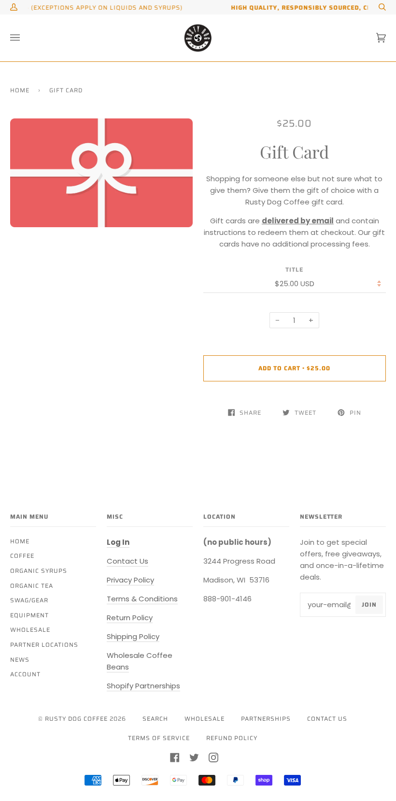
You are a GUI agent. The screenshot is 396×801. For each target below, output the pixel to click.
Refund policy (231, 738)
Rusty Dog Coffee (76, 718)
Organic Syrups (38, 570)
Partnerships (266, 718)
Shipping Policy (133, 636)
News (19, 659)
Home (19, 90)
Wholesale (30, 629)
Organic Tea (31, 585)
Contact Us (127, 561)
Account (25, 674)
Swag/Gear (29, 600)
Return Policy (130, 617)
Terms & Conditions (142, 599)
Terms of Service (159, 738)
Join (369, 604)
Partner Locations (44, 644)
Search (155, 718)
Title (294, 269)
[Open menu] (24, 38)
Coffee (22, 555)
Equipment (29, 615)
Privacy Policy (130, 580)
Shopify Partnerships (143, 686)
